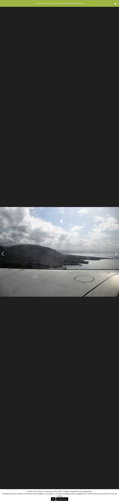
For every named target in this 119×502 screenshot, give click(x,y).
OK (53, 499)
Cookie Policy (62, 499)
